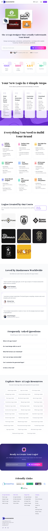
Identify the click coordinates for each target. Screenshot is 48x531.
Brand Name (13, 267)
